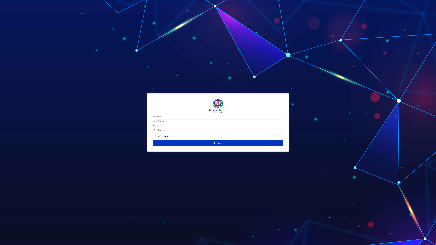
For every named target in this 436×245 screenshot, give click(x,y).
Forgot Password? (277, 136)
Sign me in (218, 143)
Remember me (163, 136)
